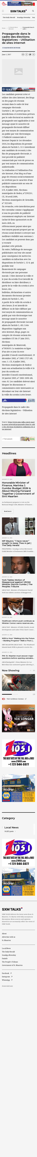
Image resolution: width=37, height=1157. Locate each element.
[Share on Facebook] (26, 54)
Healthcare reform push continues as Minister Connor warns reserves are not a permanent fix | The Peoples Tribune (18, 622)
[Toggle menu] (3, 11)
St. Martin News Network (13, 28)
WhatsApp (6, 980)
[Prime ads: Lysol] (18, 718)
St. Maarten (6, 940)
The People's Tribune (10, 962)
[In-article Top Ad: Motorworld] (18, 89)
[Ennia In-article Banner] (18, 439)
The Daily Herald (9, 17)
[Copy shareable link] (23, 54)
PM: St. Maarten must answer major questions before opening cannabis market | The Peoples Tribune (17, 657)
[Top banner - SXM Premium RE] (18, 4)
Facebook (5, 973)
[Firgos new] (18, 788)
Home (4, 28)
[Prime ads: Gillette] (18, 753)
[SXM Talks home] (18, 11)
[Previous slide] (31, 670)
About (4, 933)
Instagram (6, 977)
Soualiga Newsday (23, 17)
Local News (6, 948)
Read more (9, 511)
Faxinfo (4, 958)
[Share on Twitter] (30, 54)
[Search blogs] (33, 11)
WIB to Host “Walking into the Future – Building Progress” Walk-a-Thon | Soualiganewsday (18, 639)
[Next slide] (34, 670)
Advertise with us (8, 937)
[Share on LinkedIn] (33, 54)
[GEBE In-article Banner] (18, 400)
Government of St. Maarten (12, 965)
